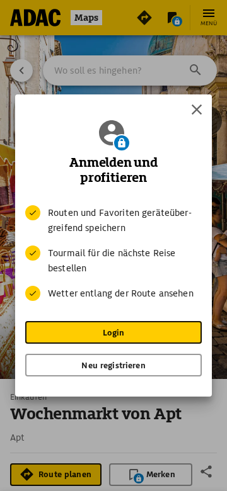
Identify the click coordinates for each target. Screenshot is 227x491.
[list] (113, 253)
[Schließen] (197, 109)
